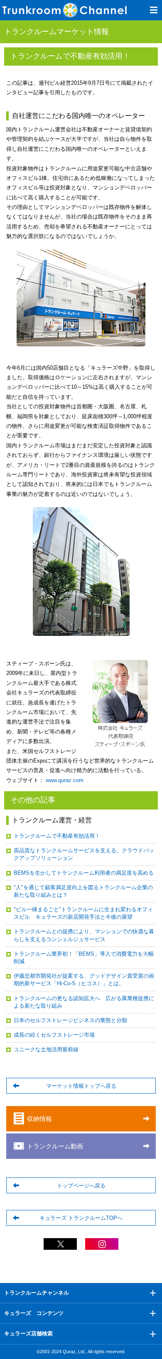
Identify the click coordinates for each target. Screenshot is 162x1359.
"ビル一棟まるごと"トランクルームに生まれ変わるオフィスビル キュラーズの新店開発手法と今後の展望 (83, 913)
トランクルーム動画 (55, 1146)
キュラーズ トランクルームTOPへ (81, 1218)
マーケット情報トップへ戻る (81, 1086)
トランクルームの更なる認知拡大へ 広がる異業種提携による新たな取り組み (84, 1002)
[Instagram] (101, 1246)
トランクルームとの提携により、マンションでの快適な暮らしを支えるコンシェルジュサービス (84, 935)
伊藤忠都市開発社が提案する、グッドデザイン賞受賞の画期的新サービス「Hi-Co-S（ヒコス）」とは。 (84, 979)
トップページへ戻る (81, 1185)
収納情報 (39, 1118)
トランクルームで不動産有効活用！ (57, 836)
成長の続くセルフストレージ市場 (54, 1035)
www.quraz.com (63, 780)
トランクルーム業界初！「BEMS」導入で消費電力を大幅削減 (84, 957)
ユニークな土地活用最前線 (46, 1049)
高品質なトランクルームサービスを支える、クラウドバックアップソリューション (84, 854)
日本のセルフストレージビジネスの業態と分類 (70, 1020)
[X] (60, 1246)
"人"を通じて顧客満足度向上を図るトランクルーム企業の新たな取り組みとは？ (83, 891)
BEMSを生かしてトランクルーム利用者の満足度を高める (84, 873)
